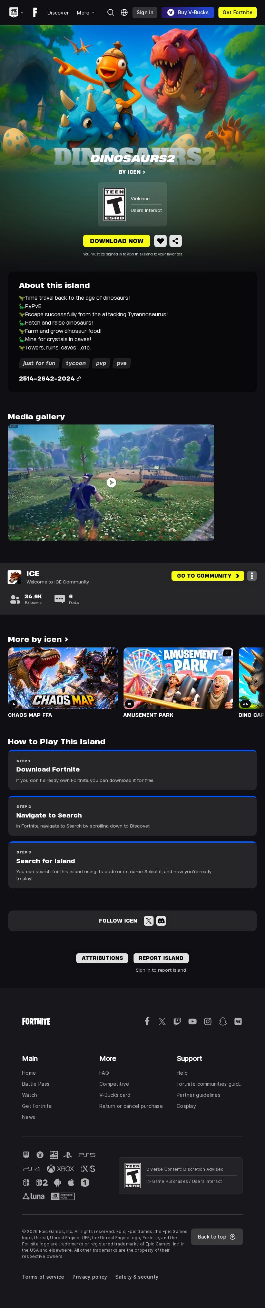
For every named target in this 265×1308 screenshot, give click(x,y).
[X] (149, 921)
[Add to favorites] (160, 241)
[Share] (175, 241)
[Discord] (161, 921)
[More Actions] (252, 576)
